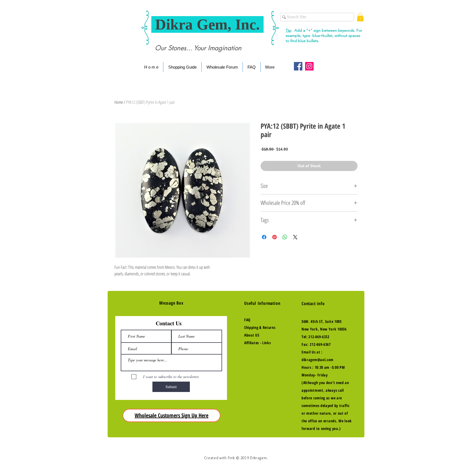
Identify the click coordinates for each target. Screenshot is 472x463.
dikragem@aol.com (318, 359)
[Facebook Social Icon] (298, 66)
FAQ (247, 319)
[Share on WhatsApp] (285, 237)
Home (118, 102)
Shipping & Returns (260, 327)
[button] (360, 17)
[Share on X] (295, 237)
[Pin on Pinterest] (274, 237)
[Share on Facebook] (264, 237)
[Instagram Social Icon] (309, 66)
